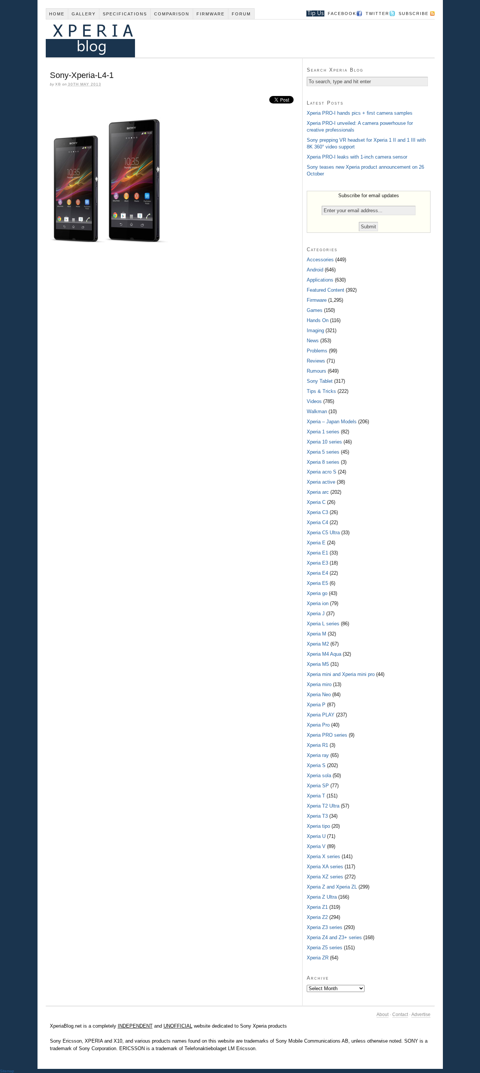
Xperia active (321, 482)
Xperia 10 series (324, 442)
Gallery (84, 14)
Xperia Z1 (317, 907)
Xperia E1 (317, 553)
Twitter (377, 13)
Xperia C (316, 502)
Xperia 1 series (323, 432)
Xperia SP (318, 785)
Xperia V (316, 846)
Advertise (420, 1014)
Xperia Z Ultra (322, 897)
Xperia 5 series (323, 452)
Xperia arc (318, 492)
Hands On (317, 320)
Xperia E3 (317, 563)
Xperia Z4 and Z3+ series (334, 937)
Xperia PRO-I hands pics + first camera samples (359, 113)
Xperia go (317, 593)
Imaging (315, 330)
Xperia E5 (317, 583)
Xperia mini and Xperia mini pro (341, 674)
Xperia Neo (319, 694)
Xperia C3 (317, 512)
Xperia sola (319, 775)
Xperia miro (319, 684)
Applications (320, 280)
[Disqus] (174, 352)
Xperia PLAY (320, 715)
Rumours (316, 371)
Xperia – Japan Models (332, 421)
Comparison (171, 14)
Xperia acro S (321, 472)
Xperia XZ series (325, 877)
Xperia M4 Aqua (324, 654)
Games (314, 310)
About (382, 1014)
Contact (400, 1014)
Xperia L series (323, 623)
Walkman (317, 411)
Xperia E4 (317, 573)
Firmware (210, 14)
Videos (314, 401)
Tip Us (312, 13)
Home (56, 14)
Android (315, 270)
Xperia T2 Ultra (323, 806)
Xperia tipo (318, 826)
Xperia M (316, 634)
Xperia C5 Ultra (323, 532)
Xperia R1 (317, 745)
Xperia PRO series (327, 735)
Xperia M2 (318, 644)
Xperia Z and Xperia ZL (332, 887)
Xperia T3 (317, 816)
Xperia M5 (318, 664)
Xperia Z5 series (324, 947)
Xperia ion (317, 603)
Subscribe (414, 13)
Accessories (320, 259)
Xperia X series (323, 856)
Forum (241, 14)
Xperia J (316, 613)
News (313, 340)
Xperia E (316, 542)
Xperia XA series (325, 866)
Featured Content (325, 290)
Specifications (125, 14)
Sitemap (7, 1071)
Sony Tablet (320, 381)
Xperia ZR (317, 958)
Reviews (316, 361)
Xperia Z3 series (324, 927)
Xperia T (316, 796)
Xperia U (316, 836)
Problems (317, 351)
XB (58, 84)
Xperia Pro (318, 725)
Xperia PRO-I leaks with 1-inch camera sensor (357, 157)
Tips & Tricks (321, 391)
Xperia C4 (317, 522)
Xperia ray (318, 755)
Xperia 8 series (323, 462)
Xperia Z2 (317, 917)
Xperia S (316, 765)
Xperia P (316, 704)
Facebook (342, 13)
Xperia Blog (230, 38)
